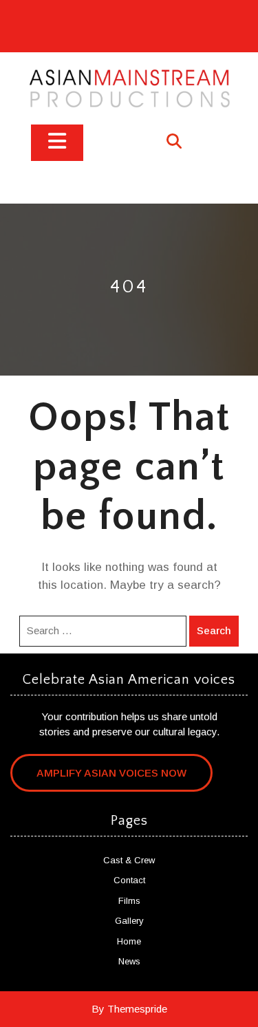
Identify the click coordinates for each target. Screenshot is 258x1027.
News (129, 961)
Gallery (129, 921)
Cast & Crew (129, 860)
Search (214, 630)
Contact (129, 880)
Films (129, 901)
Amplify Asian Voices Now (111, 773)
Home (129, 941)
